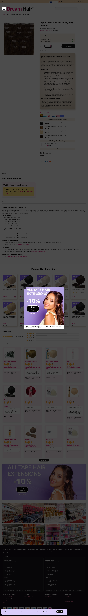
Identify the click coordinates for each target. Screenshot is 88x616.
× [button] (25, 288)
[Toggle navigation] (4, 8)
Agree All (59, 611)
